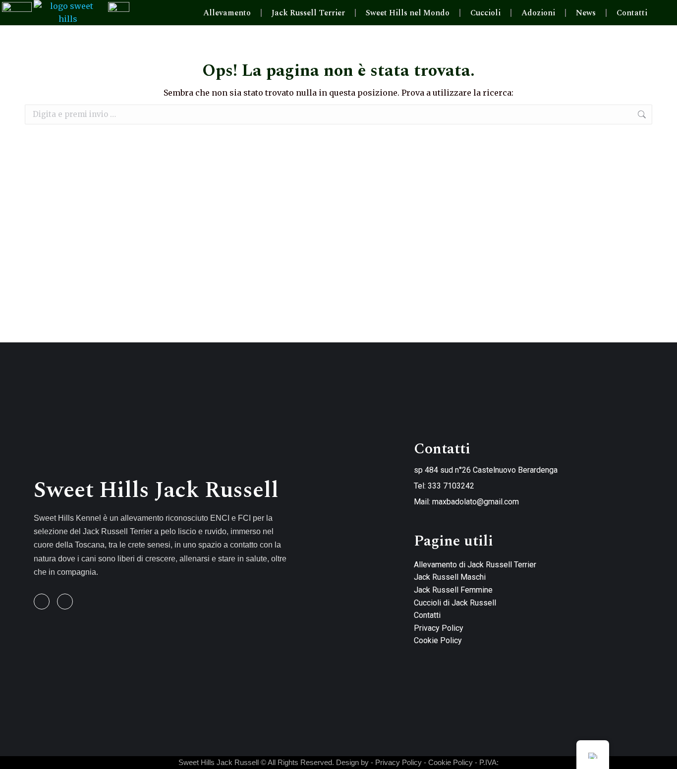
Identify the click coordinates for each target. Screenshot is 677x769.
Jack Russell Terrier (308, 13)
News (586, 13)
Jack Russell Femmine (453, 590)
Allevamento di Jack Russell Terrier (475, 564)
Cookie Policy (438, 640)
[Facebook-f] (42, 601)
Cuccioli (485, 13)
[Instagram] (65, 601)
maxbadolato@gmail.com (475, 501)
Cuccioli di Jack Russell (455, 602)
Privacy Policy (438, 628)
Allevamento (227, 13)
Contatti (632, 13)
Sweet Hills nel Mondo (408, 13)
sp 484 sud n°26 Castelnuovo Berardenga (486, 470)
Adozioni (538, 13)
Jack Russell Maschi (450, 577)
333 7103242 (451, 486)
